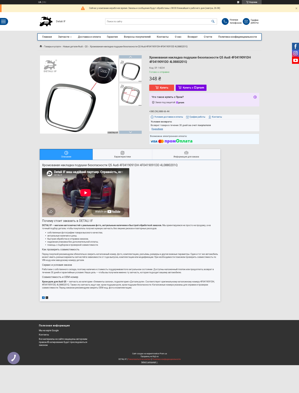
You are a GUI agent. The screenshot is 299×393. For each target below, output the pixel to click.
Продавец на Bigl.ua (150, 356)
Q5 (86, 46)
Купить (164, 87)
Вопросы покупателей (137, 36)
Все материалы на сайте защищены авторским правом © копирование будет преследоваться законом (63, 342)
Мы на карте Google (49, 330)
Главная (47, 36)
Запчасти (63, 36)
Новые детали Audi (73, 46)
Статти (208, 36)
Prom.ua (163, 354)
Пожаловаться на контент (139, 359)
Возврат (193, 36)
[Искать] (213, 21)
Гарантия (112, 36)
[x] (47, 298)
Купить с (188, 87)
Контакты (163, 36)
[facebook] (43, 298)
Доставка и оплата (89, 36)
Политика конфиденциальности (237, 36)
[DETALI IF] (46, 21)
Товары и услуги (52, 46)
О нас (178, 36)
